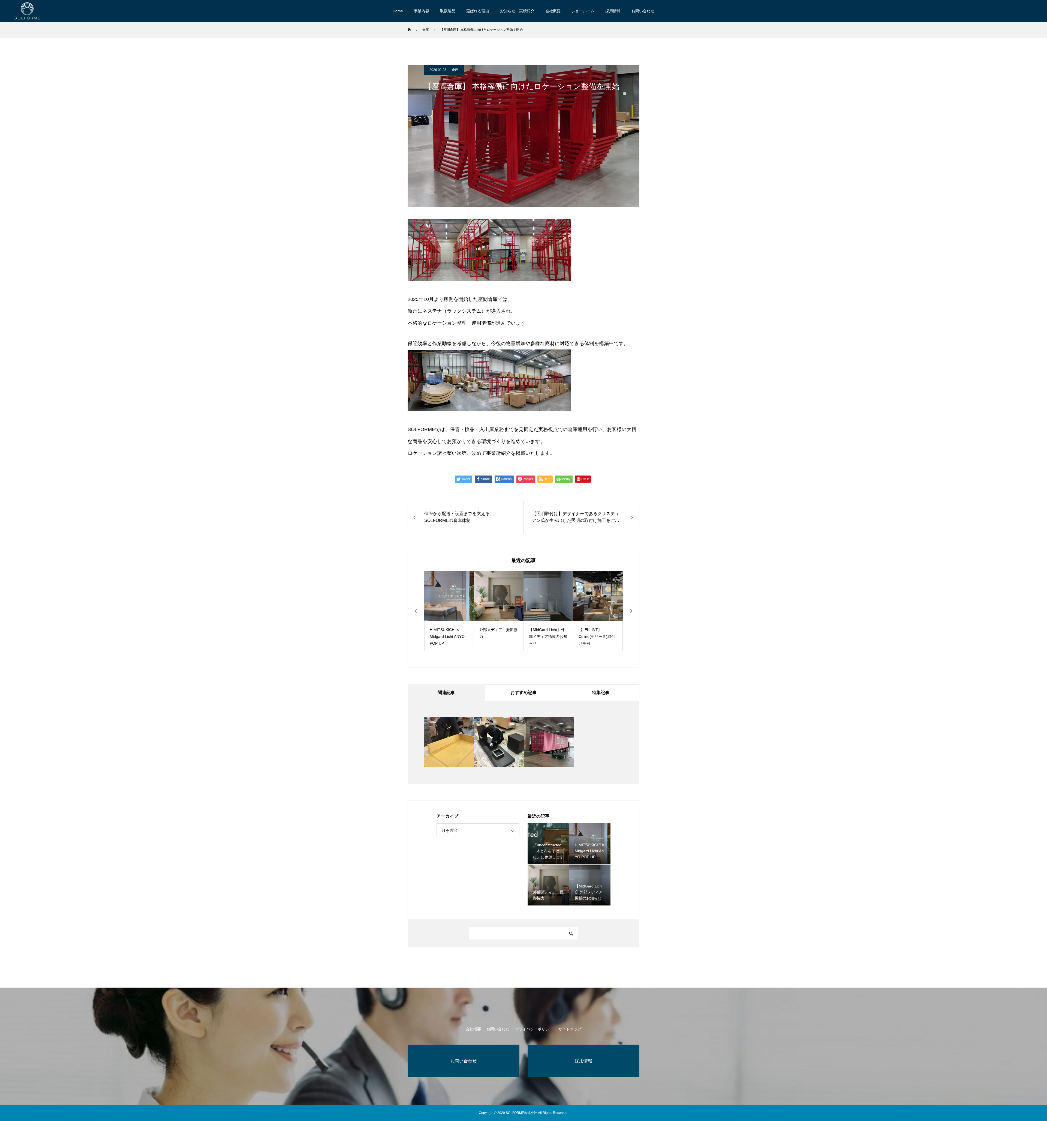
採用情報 (613, 11)
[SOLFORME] (27, 11)
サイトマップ (569, 1029)
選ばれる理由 (477, 11)
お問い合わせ (642, 11)
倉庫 (455, 70)
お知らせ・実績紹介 (517, 11)
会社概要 (553, 11)
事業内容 (421, 11)
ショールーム (582, 11)
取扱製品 (447, 11)
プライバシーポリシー (534, 1029)
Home (398, 11)
